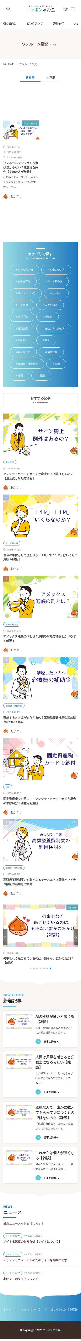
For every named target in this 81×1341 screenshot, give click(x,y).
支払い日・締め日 (58, 329)
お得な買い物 (28, 270)
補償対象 (55, 352)
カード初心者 (58, 281)
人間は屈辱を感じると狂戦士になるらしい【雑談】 (55, 1062)
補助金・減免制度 (31, 364)
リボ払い (60, 293)
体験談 (52, 317)
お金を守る (32, 123)
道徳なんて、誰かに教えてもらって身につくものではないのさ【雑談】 (55, 1112)
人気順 (51, 77)
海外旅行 (58, 23)
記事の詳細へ (51, 1041)
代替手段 (26, 317)
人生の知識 (54, 305)
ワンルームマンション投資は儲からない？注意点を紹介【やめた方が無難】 (20, 167)
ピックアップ (35, 23)
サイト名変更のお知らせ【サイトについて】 (32, 1241)
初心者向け (10, 23)
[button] (5, 937)
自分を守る (27, 352)
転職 (60, 364)
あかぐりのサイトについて (20, 1278)
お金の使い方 (60, 270)
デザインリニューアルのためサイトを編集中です (35, 1260)
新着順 (30, 77)
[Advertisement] (20, 103)
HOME (10, 64)
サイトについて (29, 293)
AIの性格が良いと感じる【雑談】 (25, 958)
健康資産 (26, 329)
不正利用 (26, 305)
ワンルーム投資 (15, 157)
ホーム (7, 1309)
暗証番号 (26, 340)
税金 (50, 340)
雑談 (45, 376)
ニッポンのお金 (51, 1330)
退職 (23, 376)
